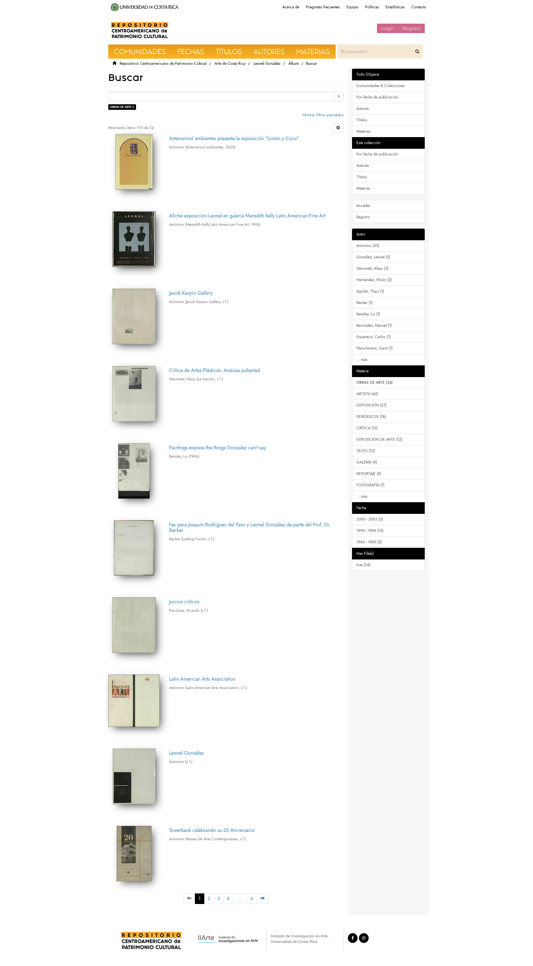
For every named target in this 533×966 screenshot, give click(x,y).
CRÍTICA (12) (367, 428)
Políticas (372, 7)
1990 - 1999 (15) (369, 530)
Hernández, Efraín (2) (374, 280)
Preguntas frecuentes (323, 7)
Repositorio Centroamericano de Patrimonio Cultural (163, 63)
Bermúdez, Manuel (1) (374, 325)
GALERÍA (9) (366, 462)
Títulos (361, 120)
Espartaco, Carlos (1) (373, 337)
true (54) (363, 565)
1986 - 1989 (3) (369, 542)
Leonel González (266, 63)
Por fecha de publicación (377, 97)
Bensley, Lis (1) (368, 314)
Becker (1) (364, 302)
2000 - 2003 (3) (369, 519)
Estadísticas (395, 7)
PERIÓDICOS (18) (371, 416)
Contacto (418, 7)
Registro (411, 28)
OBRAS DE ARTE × (122, 107)
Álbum (293, 63)
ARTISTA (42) (367, 394)
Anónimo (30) (367, 245)
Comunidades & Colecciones (380, 85)
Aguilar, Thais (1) (370, 291)
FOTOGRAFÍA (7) (370, 485)
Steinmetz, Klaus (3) (372, 268)
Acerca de (290, 7)
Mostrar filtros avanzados (323, 115)
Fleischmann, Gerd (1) (374, 348)
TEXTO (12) (365, 451)
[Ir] (417, 51)
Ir (339, 96)
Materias (363, 131)
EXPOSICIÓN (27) (371, 405)
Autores (362, 108)
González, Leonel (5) (373, 257)
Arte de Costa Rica (230, 63)
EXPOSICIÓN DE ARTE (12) (379, 439)
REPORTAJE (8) (368, 473)
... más (362, 359)
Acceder (363, 205)
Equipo (352, 7)
